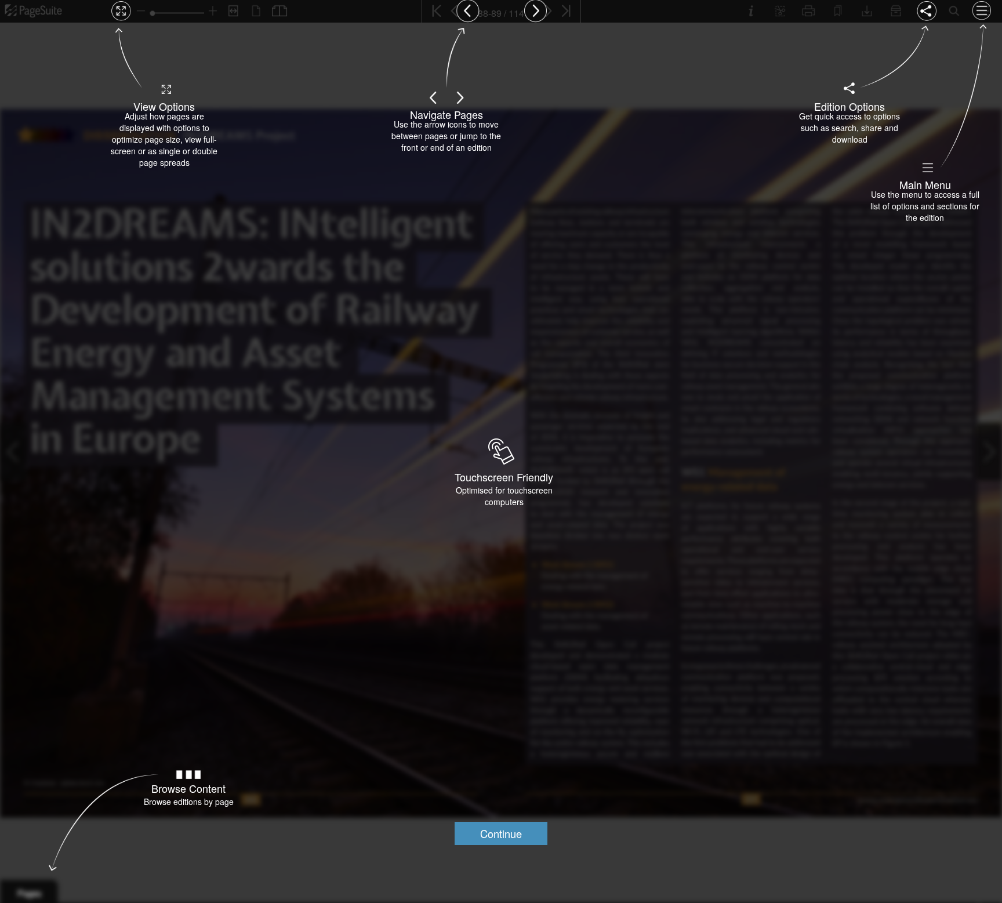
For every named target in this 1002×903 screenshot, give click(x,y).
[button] (501, 833)
